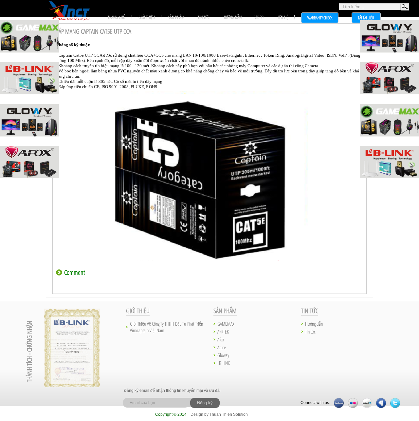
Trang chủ (116, 17)
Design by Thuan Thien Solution (219, 414)
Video (259, 17)
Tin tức (204, 17)
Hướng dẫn (232, 17)
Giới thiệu (146, 17)
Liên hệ (282, 17)
